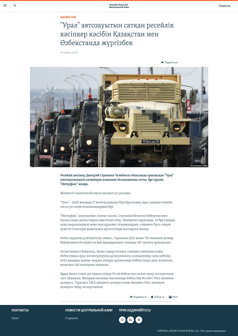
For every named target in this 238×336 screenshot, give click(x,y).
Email (15, 318)
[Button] (169, 62)
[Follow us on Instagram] (122, 320)
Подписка (224, 6)
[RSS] (130, 320)
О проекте (71, 318)
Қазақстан (68, 17)
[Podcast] (139, 320)
